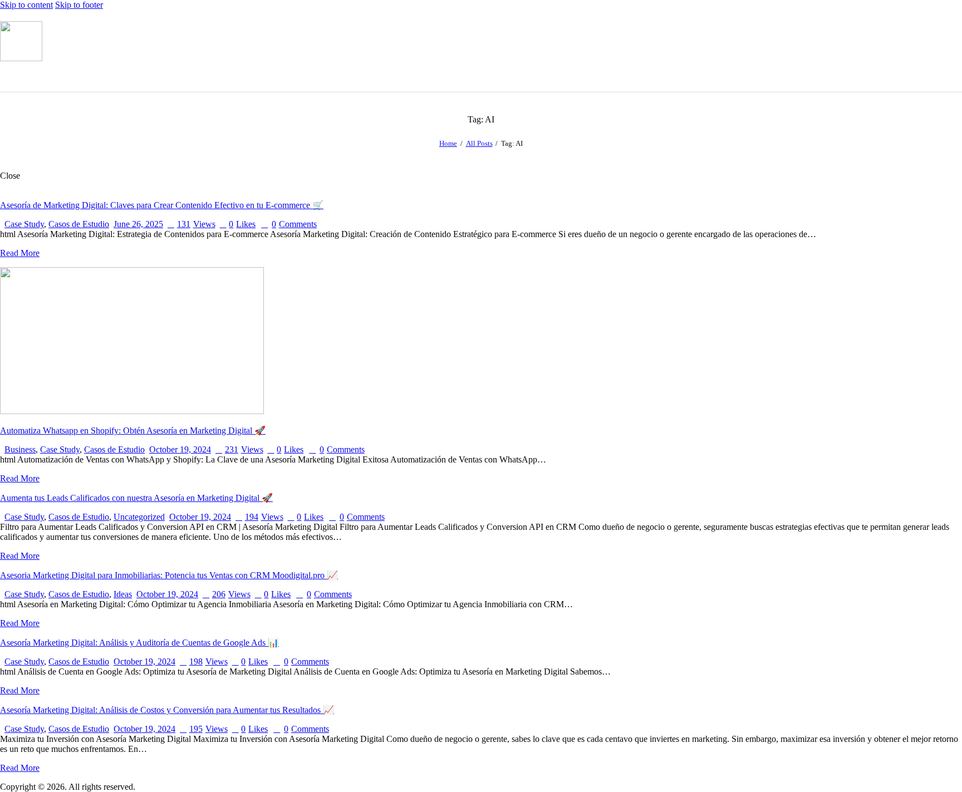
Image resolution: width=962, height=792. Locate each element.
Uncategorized (139, 517)
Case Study (24, 224)
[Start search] (955, 75)
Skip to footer (79, 4)
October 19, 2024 (180, 449)
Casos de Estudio (78, 224)
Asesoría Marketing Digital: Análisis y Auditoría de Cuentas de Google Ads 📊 (139, 642)
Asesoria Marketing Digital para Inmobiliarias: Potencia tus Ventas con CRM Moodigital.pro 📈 (169, 575)
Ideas (123, 594)
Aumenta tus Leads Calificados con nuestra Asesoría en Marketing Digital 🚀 (136, 498)
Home (448, 143)
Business (20, 449)
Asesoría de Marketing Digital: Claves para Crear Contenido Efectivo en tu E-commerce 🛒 (161, 205)
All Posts (479, 143)
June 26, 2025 (138, 224)
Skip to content (26, 4)
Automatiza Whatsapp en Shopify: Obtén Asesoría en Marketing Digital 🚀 (133, 430)
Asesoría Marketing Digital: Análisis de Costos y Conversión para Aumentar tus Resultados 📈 (167, 710)
